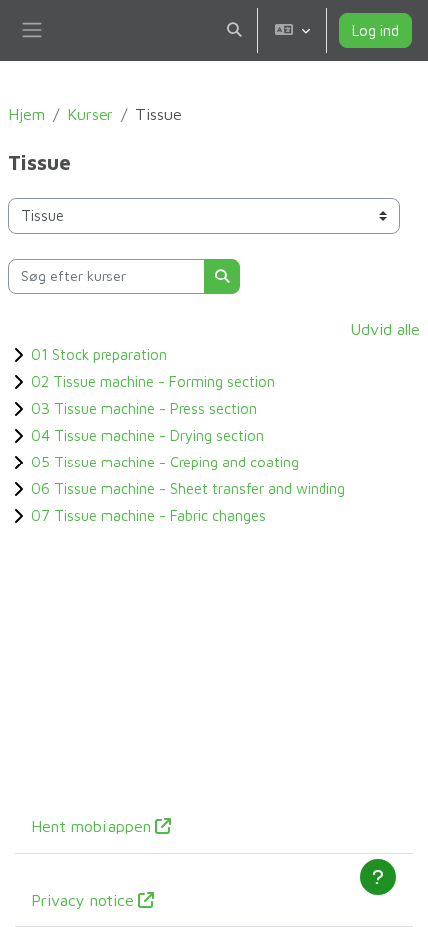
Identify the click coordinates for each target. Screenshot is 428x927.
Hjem (26, 114)
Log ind (375, 30)
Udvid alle (385, 329)
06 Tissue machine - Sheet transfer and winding (188, 488)
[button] (234, 30)
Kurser (90, 114)
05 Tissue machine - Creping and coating (165, 462)
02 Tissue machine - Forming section (153, 381)
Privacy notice (82, 900)
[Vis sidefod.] (378, 877)
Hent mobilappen (91, 825)
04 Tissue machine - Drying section (147, 435)
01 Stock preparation (99, 354)
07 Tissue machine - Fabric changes (148, 515)
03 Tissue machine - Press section (144, 408)
